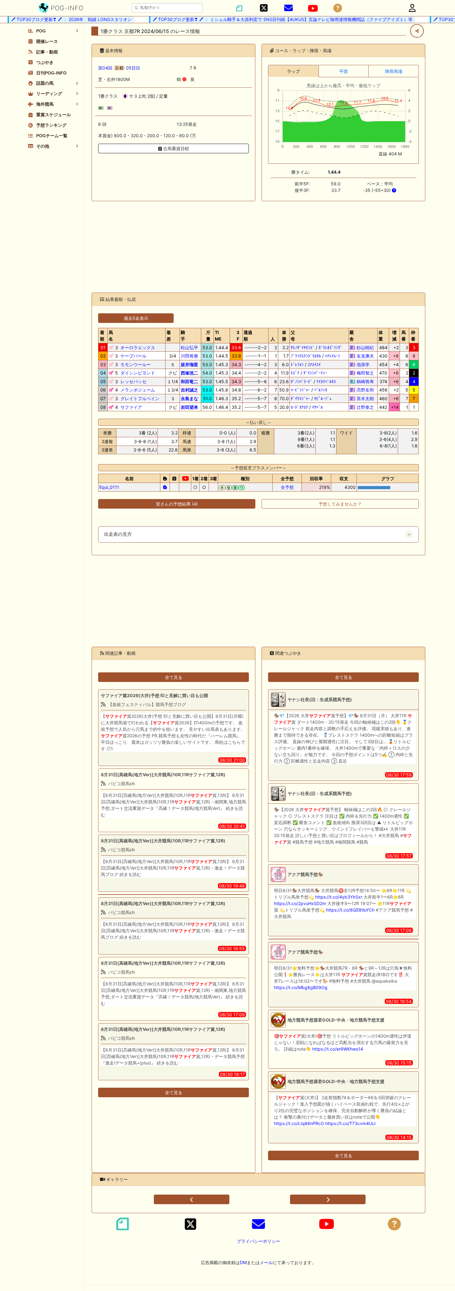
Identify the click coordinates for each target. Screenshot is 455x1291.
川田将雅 (189, 355)
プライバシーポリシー (258, 1241)
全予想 (287, 487)
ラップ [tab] (293, 71)
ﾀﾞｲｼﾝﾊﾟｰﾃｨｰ (315, 372)
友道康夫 (361, 355)
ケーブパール (133, 355)
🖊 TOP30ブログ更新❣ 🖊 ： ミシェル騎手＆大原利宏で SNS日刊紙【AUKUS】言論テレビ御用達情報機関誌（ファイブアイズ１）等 (268, 19)
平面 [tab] (343, 71)
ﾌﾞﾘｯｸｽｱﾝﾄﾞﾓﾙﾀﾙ (306, 355)
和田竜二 (189, 381)
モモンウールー (135, 364)
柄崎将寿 (361, 381)
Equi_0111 (109, 487)
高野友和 (361, 389)
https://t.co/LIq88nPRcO (299, 1123)
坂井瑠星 (189, 364)
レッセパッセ (133, 381)
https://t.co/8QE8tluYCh (350, 909)
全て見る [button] (173, 677)
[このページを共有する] (417, 31)
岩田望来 (189, 407)
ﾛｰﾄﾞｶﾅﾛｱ (299, 407)
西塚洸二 (189, 372)
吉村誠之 (189, 389)
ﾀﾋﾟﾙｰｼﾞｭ (323, 398)
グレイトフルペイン (139, 398)
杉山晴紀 (361, 347)
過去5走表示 (136, 318)
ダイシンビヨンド (137, 372)
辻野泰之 (361, 407)
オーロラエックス (137, 347)
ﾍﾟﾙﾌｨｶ (320, 389)
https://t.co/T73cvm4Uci (350, 1123)
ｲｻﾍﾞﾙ (317, 407)
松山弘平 (189, 347)
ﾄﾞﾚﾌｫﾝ (297, 364)
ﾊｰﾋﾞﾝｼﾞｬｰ (300, 389)
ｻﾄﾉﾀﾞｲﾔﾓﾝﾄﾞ (302, 347)
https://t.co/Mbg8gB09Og (300, 987)
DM (243, 1262)
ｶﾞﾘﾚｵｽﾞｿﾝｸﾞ (330, 347)
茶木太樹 (361, 398)
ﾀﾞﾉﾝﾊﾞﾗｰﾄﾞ (301, 381)
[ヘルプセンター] (337, 8)
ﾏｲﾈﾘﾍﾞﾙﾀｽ (326, 381)
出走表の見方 (118, 534)
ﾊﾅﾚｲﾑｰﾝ (332, 355)
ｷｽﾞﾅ (295, 372)
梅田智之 (361, 372)
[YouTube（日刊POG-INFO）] (313, 8)
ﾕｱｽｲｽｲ (314, 364)
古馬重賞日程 (175, 148)
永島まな (189, 398)
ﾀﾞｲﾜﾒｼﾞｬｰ (300, 398)
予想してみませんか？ (340, 503)
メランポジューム (137, 389)
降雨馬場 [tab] (393, 71)
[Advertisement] (258, 247)
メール (266, 1262)
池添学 (361, 364)
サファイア (131, 407)
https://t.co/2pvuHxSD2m (300, 903)
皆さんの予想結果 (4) (177, 503)
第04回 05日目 (119, 67)
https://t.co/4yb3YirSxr (338, 896)
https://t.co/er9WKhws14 (337, 1049)
